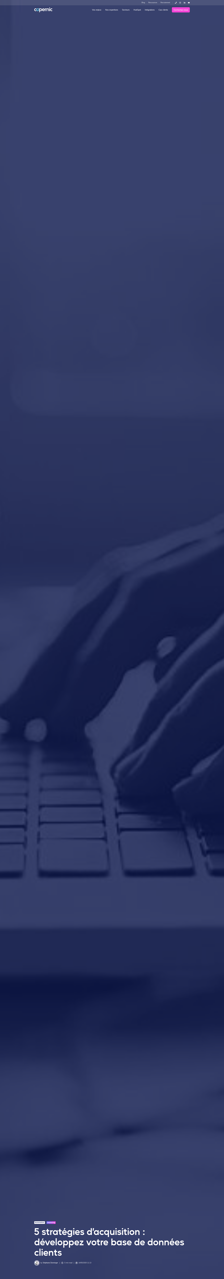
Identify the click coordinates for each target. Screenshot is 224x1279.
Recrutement (165, 3)
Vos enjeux (96, 10)
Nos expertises (111, 10)
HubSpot (137, 10)
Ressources (152, 3)
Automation (39, 1222)
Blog (143, 3)
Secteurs (126, 10)
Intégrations (150, 10)
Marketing (51, 1222)
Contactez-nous (181, 10)
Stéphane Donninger (50, 1263)
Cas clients (163, 10)
